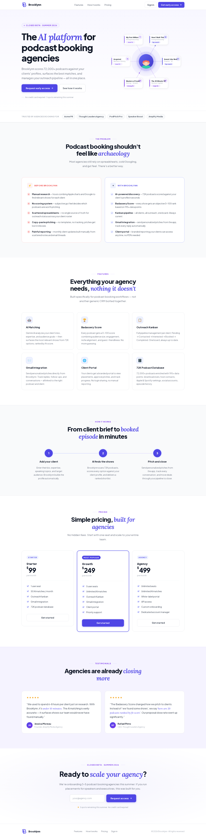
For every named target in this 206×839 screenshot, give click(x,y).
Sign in (150, 4)
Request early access (38, 88)
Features (78, 4)
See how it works (72, 88)
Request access (120, 798)
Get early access (170, 4)
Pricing (108, 4)
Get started (47, 617)
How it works (93, 4)
